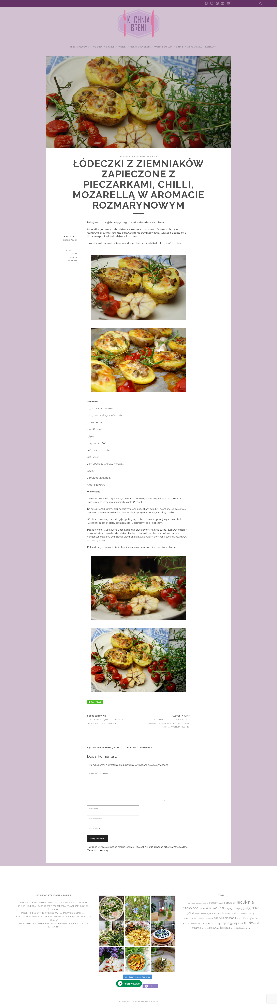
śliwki (238, 928)
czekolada (190, 908)
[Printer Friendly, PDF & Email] (95, 702)
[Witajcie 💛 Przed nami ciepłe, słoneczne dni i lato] (163, 908)
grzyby (241, 908)
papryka (219, 917)
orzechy (209, 918)
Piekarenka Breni (140, 47)
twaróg (196, 927)
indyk (247, 908)
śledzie (231, 928)
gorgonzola (233, 908)
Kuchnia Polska (145, 156)
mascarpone (190, 918)
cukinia (247, 902)
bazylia (205, 903)
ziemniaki (72, 261)
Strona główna (79, 47)
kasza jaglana (207, 913)
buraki (221, 903)
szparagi (227, 923)
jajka (191, 913)
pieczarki (230, 917)
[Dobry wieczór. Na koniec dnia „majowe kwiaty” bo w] (137, 908)
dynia (219, 908)
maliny (251, 913)
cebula (228, 902)
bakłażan (199, 903)
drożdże (210, 908)
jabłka (255, 908)
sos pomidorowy (194, 924)
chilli (74, 254)
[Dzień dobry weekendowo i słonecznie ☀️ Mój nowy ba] (111, 933)
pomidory (244, 918)
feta (226, 908)
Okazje (110, 47)
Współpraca (194, 47)
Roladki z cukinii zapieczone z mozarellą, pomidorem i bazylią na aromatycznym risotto (168, 723)
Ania (21, 923)
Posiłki (122, 47)
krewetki (219, 913)
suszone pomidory (210, 923)
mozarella (200, 918)
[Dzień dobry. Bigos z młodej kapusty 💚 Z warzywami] (137, 959)
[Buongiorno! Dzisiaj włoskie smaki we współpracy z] (163, 959)
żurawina (245, 928)
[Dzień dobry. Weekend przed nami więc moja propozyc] (163, 933)
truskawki (251, 923)
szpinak (238, 923)
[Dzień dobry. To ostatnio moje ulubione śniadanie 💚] (111, 908)
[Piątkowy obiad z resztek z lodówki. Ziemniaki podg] (137, 933)
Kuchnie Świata (163, 47)
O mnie (180, 47)
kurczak (230, 913)
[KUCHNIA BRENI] (138, 37)
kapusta (197, 913)
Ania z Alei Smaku (26, 916)
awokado (191, 903)
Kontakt (210, 47)
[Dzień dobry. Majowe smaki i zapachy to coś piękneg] (111, 959)
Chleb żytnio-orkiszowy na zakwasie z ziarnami (58, 902)
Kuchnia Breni (138, 876)
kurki (237, 913)
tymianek (205, 928)
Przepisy (97, 47)
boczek (213, 902)
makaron (244, 913)
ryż (253, 918)
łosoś (224, 927)
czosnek (73, 257)
